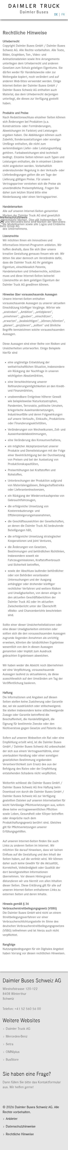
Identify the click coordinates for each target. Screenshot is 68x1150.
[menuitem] (34, 1030)
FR (63, 14)
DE (56, 14)
